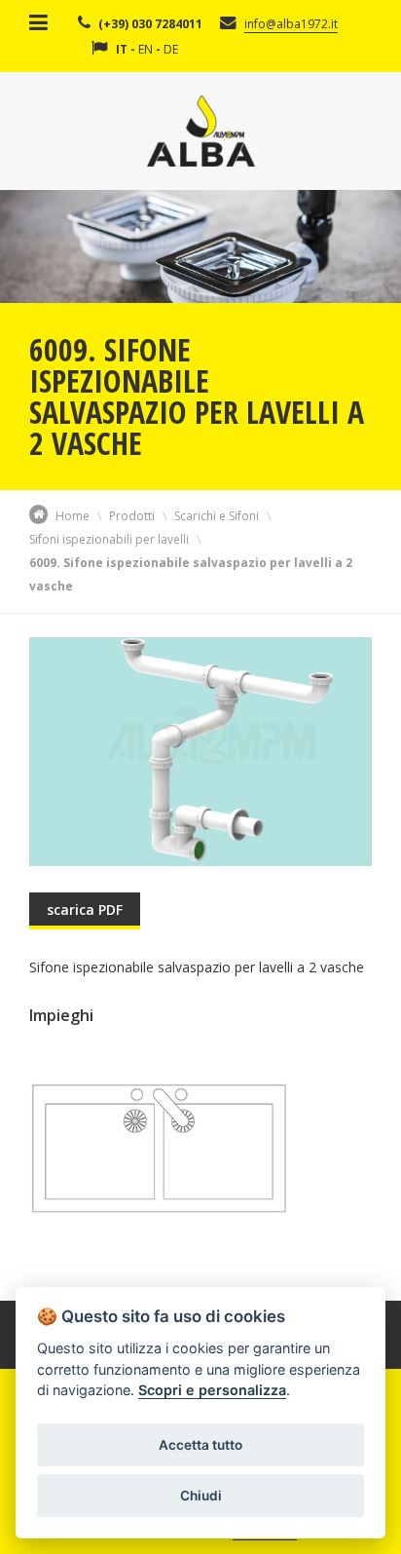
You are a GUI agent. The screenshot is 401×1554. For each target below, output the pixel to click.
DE (171, 49)
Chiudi (201, 1495)
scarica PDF (85, 909)
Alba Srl (201, 131)
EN (145, 49)
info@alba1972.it (291, 24)
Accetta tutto (200, 1445)
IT (122, 49)
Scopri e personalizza (212, 1390)
